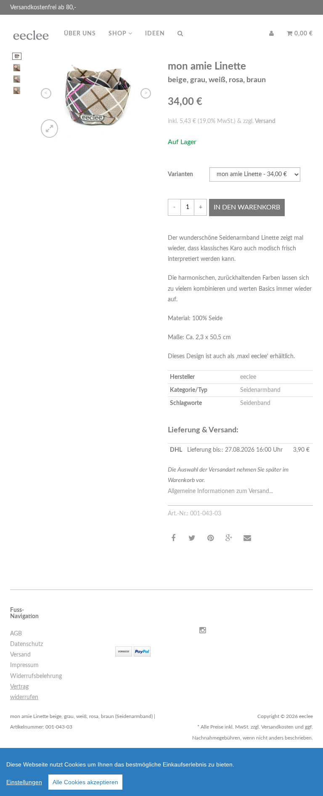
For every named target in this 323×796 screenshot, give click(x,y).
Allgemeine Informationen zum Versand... (220, 491)
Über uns (80, 34)
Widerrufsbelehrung (36, 676)
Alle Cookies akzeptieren (85, 782)
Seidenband (255, 403)
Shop (118, 34)
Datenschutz (26, 644)
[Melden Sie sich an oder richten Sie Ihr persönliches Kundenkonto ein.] (272, 33)
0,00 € (303, 34)
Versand (265, 121)
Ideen (155, 34)
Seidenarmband (260, 390)
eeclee (248, 377)
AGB (16, 634)
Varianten (180, 174)
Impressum (24, 665)
